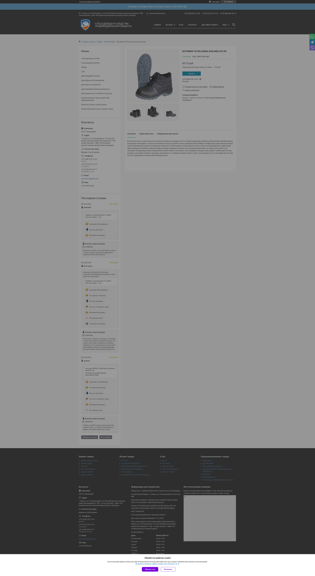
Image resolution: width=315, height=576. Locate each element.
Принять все (150, 569)
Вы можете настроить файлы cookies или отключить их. (157, 564)
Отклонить (168, 569)
